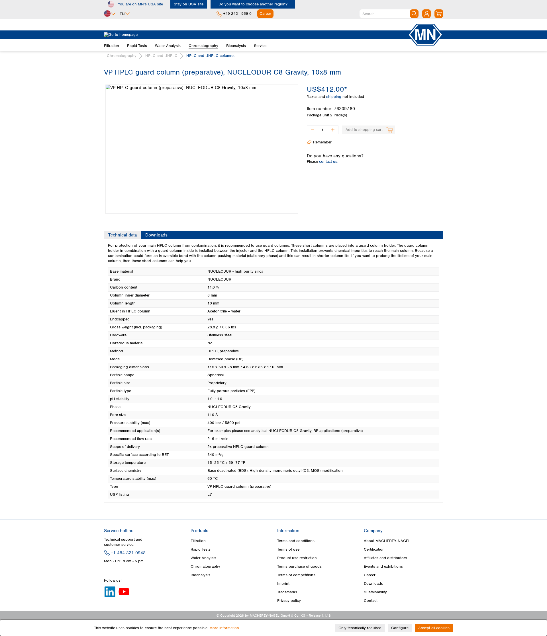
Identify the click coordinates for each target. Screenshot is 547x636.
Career (369, 575)
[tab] (122, 235)
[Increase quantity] (332, 129)
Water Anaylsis (203, 557)
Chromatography (205, 566)
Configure (400, 627)
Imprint (283, 583)
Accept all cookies (434, 627)
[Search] (414, 13)
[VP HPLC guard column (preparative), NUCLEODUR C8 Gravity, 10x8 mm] (202, 149)
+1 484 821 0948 (128, 553)
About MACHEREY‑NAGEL (387, 540)
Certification (374, 549)
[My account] (426, 13)
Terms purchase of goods (299, 566)
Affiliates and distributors (385, 557)
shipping (334, 96)
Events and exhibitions (383, 566)
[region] (201, 145)
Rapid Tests (201, 549)
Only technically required (359, 627)
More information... (225, 627)
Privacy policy (289, 600)
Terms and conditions (296, 540)
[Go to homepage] (256, 34)
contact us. (328, 161)
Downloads (373, 583)
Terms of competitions (296, 575)
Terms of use (288, 549)
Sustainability (375, 592)
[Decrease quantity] (312, 129)
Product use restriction (297, 557)
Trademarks (287, 592)
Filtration (198, 540)
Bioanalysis (200, 575)
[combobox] (389, 13)
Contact (370, 600)
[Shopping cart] (438, 13)
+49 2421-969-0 (237, 13)
